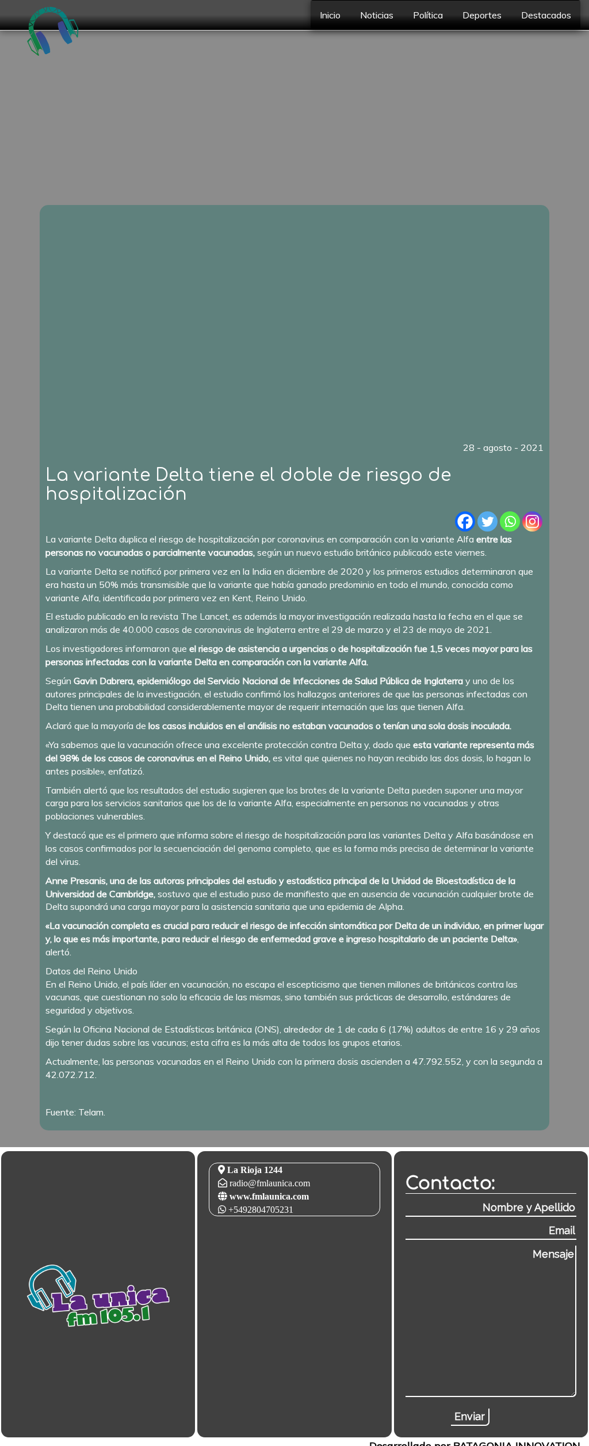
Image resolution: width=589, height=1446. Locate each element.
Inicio (330, 15)
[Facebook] (465, 521)
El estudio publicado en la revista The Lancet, (137, 616)
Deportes (482, 15)
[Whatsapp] (510, 521)
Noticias (376, 15)
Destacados (546, 15)
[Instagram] (532, 521)
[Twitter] (487, 521)
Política (428, 15)
